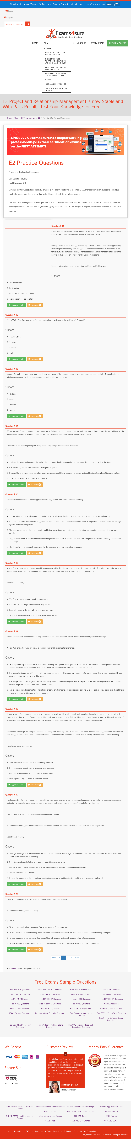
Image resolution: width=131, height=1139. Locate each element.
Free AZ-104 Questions (80, 994)
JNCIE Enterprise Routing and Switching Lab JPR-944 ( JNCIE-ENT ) (55, 61)
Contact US (70, 1131)
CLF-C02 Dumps (80, 1116)
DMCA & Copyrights (88, 1131)
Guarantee (39, 1131)
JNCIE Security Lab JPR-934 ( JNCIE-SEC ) (55, 68)
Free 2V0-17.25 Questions (19, 999)
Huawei (47, 80)
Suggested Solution (17, 305)
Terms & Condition (54, 1131)
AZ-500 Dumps (50, 1111)
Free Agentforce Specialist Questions (50, 1013)
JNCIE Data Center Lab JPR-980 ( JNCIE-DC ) (55, 54)
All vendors (79, 43)
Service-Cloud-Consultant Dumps (80, 1107)
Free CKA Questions (111, 1004)
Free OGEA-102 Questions (81, 1009)
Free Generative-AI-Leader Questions (81, 1014)
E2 (39, 118)
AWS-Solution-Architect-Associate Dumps (20, 1108)
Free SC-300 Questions (50, 1009)
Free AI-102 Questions (19, 1004)
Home (35, 43)
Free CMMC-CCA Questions (111, 999)
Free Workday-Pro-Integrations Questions (50, 1026)
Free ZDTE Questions (111, 990)
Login (10, 11)
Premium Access (117, 43)
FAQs (28, 1131)
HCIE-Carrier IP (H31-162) (55, 84)
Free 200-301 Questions (50, 994)
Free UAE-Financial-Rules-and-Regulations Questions (80, 1026)
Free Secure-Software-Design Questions (111, 1019)
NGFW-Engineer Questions (111, 1009)
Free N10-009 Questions (20, 994)
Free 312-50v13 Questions (50, 1004)
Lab (45, 43)
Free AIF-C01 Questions (81, 999)
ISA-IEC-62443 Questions (19, 1013)
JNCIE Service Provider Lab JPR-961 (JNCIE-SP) (55, 75)
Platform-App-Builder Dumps (111, 1107)
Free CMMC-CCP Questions (50, 999)
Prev (54, 958)
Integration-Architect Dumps (50, 1116)
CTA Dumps (50, 1121)
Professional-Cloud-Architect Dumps (50, 1107)
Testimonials (97, 43)
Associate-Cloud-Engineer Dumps (80, 1111)
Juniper (47, 48)
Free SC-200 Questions (19, 1009)
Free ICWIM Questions (81, 1004)
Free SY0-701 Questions (20, 990)
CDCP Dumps (111, 1116)
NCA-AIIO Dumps (111, 1121)
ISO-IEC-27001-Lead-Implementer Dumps (20, 1117)
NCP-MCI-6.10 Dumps (81, 1121)
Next (77, 958)
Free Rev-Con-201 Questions (50, 990)
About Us (17, 1131)
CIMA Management (28, 118)
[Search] (27, 24)
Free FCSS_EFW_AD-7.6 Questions (111, 1013)
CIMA (16, 118)
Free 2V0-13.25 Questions (80, 990)
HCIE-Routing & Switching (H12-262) (56, 89)
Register (9, 18)
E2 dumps (15, 968)
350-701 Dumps (111, 1111)
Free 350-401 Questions (111, 994)
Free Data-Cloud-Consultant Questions (19, 1026)
